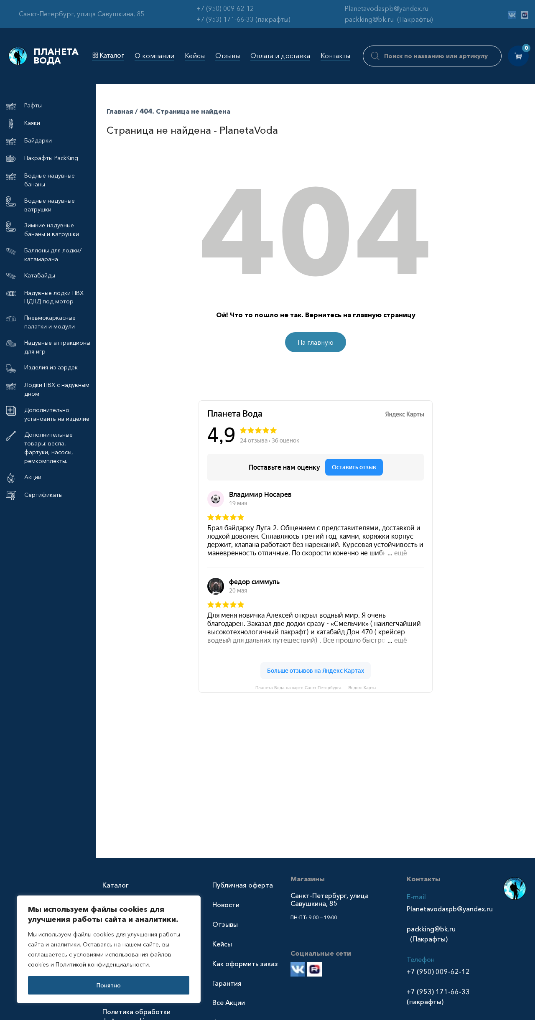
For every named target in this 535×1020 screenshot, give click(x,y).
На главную (316, 342)
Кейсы (195, 55)
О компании (154, 55)
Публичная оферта (242, 885)
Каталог (111, 55)
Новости (225, 904)
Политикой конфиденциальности (102, 964)
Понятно (109, 985)
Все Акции (228, 1002)
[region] (109, 949)
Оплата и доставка (280, 55)
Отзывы (227, 55)
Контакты (335, 55)
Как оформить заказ (245, 963)
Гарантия (227, 983)
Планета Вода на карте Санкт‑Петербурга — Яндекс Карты (315, 687)
